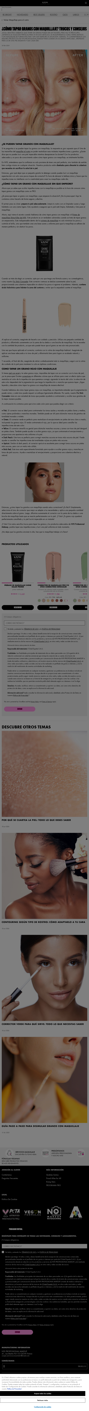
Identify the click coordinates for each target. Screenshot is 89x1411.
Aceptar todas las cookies (42, 1393)
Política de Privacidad (14, 1389)
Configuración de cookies (42, 1407)
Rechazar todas (42, 1400)
